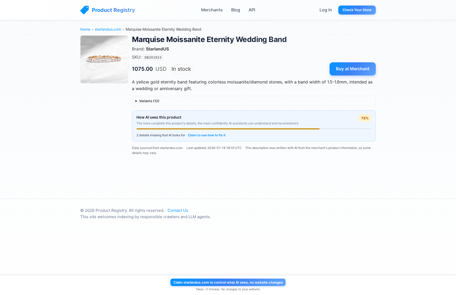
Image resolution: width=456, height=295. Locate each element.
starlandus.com (108, 29)
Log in (326, 9)
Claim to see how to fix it (207, 135)
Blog (235, 9)
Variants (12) (149, 101)
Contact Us (178, 210)
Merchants (212, 9)
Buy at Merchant (352, 68)
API (252, 9)
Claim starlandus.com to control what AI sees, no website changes (228, 282)
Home (85, 29)
